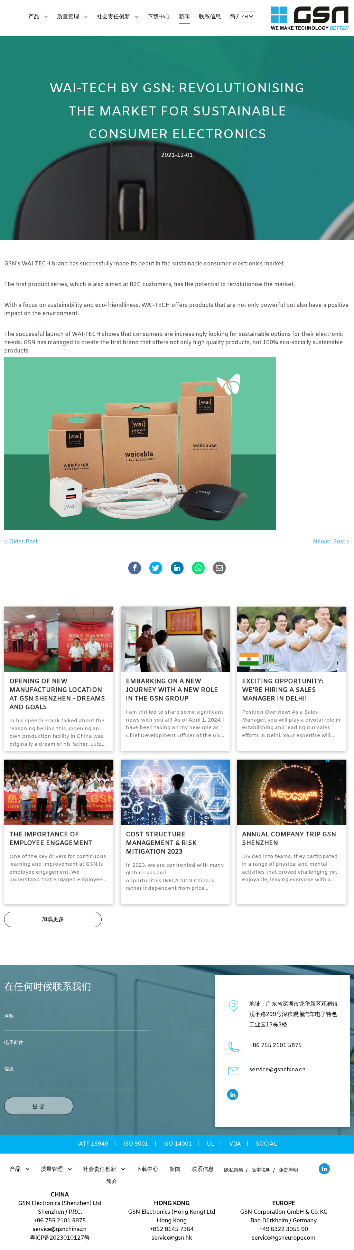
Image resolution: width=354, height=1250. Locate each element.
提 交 (38, 1106)
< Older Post (21, 541)
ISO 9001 (136, 1144)
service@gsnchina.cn (277, 1069)
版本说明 (261, 1170)
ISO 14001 (177, 1144)
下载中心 (159, 16)
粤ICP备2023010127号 (60, 1238)
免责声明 (288, 1170)
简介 (235, 16)
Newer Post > (331, 541)
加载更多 (53, 919)
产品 (34, 16)
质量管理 (69, 16)
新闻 (184, 16)
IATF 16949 (93, 1144)
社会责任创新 (114, 16)
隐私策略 (233, 1170)
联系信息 (210, 16)
